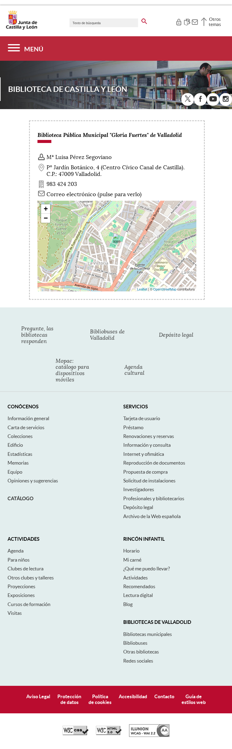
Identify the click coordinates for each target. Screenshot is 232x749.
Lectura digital (138, 595)
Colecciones (20, 436)
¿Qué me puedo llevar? (146, 568)
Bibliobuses (135, 643)
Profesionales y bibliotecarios (153, 498)
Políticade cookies (100, 699)
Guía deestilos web (194, 699)
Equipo (15, 472)
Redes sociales (138, 660)
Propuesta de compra (145, 472)
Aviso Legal (38, 696)
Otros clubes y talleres (31, 577)
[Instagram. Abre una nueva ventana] (225, 99)
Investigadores (138, 489)
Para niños (19, 560)
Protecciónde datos (69, 699)
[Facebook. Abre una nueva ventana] (200, 99)
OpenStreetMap (164, 289)
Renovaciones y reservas (148, 436)
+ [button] (46, 208)
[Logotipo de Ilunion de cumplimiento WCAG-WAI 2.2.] (149, 735)
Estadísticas (20, 454)
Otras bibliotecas (141, 651)
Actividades (135, 577)
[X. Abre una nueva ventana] (187, 99)
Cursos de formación (29, 604)
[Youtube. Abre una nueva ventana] (213, 99)
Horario (131, 550)
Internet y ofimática (143, 454)
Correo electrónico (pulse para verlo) (94, 194)
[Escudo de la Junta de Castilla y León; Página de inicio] (21, 28)
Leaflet (142, 289)
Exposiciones (21, 595)
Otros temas (215, 22)
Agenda (16, 550)
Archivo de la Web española (152, 516)
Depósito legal (138, 507)
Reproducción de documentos (154, 462)
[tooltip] (178, 21)
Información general (28, 418)
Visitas (15, 613)
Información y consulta (147, 445)
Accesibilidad (133, 696)
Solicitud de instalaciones (149, 480)
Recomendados (139, 586)
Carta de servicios (26, 427)
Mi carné (132, 560)
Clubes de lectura (26, 568)
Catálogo (21, 498)
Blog (128, 604)
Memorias (18, 462)
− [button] (46, 218)
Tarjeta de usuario (141, 418)
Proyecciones (21, 586)
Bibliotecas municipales (147, 634)
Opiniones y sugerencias (33, 480)
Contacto (164, 696)
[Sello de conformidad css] (76, 734)
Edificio (15, 445)
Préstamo (133, 427)
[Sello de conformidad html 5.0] (109, 734)
